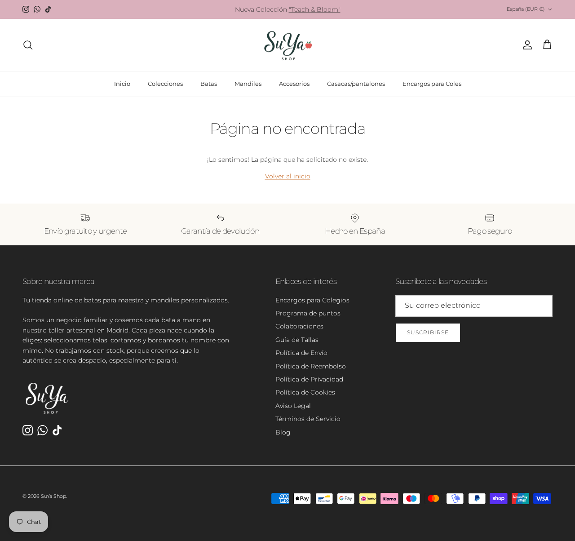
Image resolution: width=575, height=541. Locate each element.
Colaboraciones (299, 326)
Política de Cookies (305, 392)
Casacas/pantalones (356, 83)
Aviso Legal (293, 406)
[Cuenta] (525, 45)
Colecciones (165, 83)
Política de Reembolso (310, 366)
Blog (283, 432)
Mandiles (247, 83)
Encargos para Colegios (312, 300)
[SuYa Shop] (288, 45)
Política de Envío (301, 353)
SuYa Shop (53, 496)
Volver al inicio (287, 176)
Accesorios (294, 83)
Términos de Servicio (308, 419)
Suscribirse (428, 332)
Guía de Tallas (296, 340)
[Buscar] (27, 45)
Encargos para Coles (431, 83)
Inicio (122, 83)
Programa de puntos (308, 313)
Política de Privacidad (309, 379)
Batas (208, 83)
